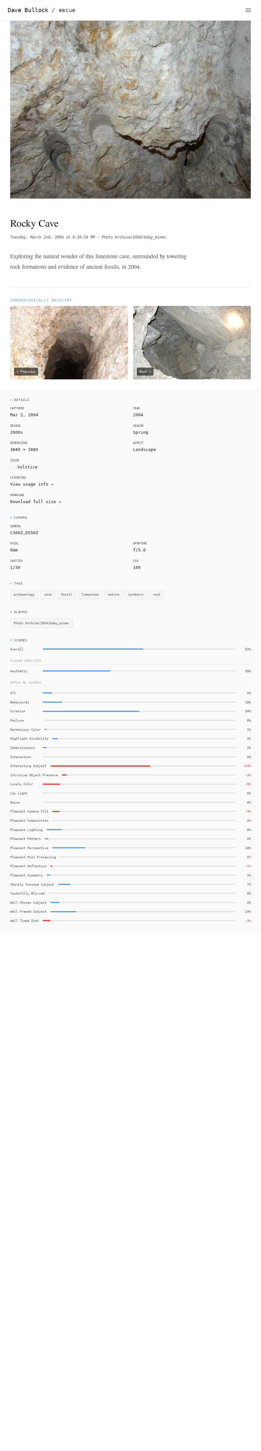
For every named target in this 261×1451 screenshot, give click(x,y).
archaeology (24, 594)
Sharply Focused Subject (32, 884)
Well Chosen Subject (28, 902)
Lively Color (21, 784)
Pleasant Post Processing (33, 857)
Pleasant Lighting (26, 830)
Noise (15, 802)
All (13, 693)
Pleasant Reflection (28, 866)
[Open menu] (248, 10)
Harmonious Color (25, 729)
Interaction (20, 757)
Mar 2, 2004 (24, 414)
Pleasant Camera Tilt (29, 811)
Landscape (144, 449)
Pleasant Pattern (25, 838)
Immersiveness (22, 748)
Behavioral (19, 702)
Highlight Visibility (29, 738)
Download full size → (35, 501)
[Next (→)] (227, 113)
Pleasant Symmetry (26, 875)
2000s (16, 432)
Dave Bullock (41, 10)
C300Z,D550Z (24, 532)
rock (156, 594)
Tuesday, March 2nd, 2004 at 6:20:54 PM (52, 237)
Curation (17, 711)
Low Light (18, 793)
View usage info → (31, 484)
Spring (140, 432)
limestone (90, 594)
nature (113, 594)
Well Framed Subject (28, 911)
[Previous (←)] (34, 113)
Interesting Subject (28, 766)
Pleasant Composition (29, 820)
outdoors (136, 594)
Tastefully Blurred (27, 893)
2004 (138, 414)
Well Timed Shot (24, 920)
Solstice (27, 467)
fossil (66, 594)
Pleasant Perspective (29, 848)
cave (48, 594)
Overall (17, 649)
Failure (17, 720)
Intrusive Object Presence (34, 775)
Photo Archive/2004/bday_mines (134, 237)
